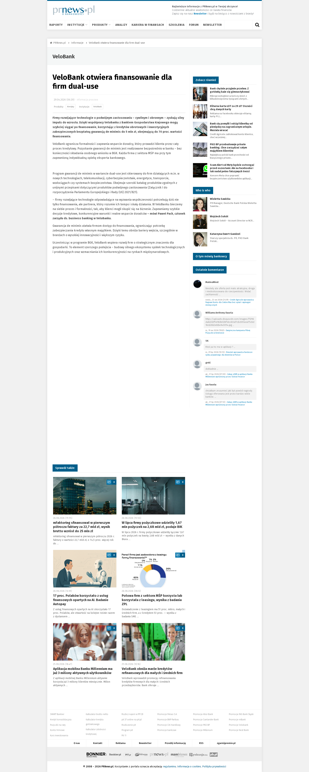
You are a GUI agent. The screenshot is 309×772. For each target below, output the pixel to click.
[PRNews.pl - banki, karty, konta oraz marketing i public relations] (72, 10)
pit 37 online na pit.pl (132, 719)
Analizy (121, 24)
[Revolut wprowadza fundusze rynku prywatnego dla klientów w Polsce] (197, 342)
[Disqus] (119, 315)
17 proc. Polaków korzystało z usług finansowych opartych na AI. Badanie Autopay (80, 600)
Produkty (100, 24)
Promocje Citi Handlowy (169, 725)
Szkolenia (177, 24)
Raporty (56, 24)
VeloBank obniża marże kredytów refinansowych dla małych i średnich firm (152, 671)
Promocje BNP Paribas (168, 719)
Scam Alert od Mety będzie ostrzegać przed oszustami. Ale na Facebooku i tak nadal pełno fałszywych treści (232, 168)
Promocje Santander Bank (206, 719)
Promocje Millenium (203, 730)
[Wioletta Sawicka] (200, 204)
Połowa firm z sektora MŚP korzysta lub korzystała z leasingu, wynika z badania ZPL (152, 600)
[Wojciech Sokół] (200, 221)
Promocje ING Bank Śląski (241, 714)
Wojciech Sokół (219, 216)
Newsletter (212, 24)
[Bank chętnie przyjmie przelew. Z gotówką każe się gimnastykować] (200, 93)
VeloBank (64, 56)
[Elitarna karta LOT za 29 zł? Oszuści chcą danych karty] (200, 111)
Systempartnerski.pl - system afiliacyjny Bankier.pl (141, 754)
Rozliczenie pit (129, 725)
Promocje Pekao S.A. (167, 714)
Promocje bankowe (166, 730)
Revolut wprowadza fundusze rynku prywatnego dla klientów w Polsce (228, 353)
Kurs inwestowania (59, 735)
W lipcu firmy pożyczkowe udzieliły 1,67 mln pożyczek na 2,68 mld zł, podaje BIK (152, 525)
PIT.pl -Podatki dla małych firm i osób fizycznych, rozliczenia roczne (128, 754)
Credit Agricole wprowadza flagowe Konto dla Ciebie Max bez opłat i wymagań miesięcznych (229, 302)
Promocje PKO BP (201, 725)
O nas (77, 743)
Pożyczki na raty (58, 725)
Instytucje (75, 24)
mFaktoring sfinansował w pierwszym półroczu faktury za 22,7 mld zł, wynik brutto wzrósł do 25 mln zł (81, 527)
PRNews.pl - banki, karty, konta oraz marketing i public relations (159, 754)
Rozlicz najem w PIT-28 (132, 714)
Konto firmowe (57, 730)
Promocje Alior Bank (203, 714)
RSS (201, 743)
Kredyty (70, 107)
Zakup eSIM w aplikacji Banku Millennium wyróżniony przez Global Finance (228, 375)
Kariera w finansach (148, 24)
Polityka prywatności (214, 766)
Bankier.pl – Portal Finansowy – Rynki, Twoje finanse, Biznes (115, 754)
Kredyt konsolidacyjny (61, 719)
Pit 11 (124, 735)
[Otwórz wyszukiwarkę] (257, 25)
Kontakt (97, 743)
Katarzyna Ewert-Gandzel (225, 234)
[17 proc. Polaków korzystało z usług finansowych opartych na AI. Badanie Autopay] (84, 568)
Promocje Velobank (238, 725)
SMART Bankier (57, 714)
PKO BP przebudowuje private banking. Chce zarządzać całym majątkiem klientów (228, 147)
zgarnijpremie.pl (226, 743)
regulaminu (169, 766)
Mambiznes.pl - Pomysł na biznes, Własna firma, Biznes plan (179, 754)
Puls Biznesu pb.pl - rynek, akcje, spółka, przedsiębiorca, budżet (214, 754)
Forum (194, 24)
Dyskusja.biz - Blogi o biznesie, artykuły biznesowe (198, 754)
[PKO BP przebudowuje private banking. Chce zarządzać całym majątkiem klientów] (200, 149)
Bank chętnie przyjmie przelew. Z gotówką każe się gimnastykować (230, 90)
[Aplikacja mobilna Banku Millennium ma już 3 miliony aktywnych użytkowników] (84, 642)
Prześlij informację (175, 743)
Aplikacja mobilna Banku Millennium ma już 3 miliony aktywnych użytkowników (82, 671)
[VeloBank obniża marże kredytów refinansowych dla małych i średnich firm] (153, 642)
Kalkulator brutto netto (97, 714)
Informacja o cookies (189, 766)
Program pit (127, 730)
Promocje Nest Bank (239, 730)
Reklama (121, 743)
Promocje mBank (237, 719)
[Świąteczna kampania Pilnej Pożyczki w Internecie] (197, 314)
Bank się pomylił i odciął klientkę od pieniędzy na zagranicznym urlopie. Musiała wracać (231, 127)
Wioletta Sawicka (220, 198)
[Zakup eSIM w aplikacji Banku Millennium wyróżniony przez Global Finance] (197, 364)
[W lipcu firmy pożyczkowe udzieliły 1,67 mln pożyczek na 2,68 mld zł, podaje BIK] (153, 495)
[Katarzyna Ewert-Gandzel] (200, 239)
